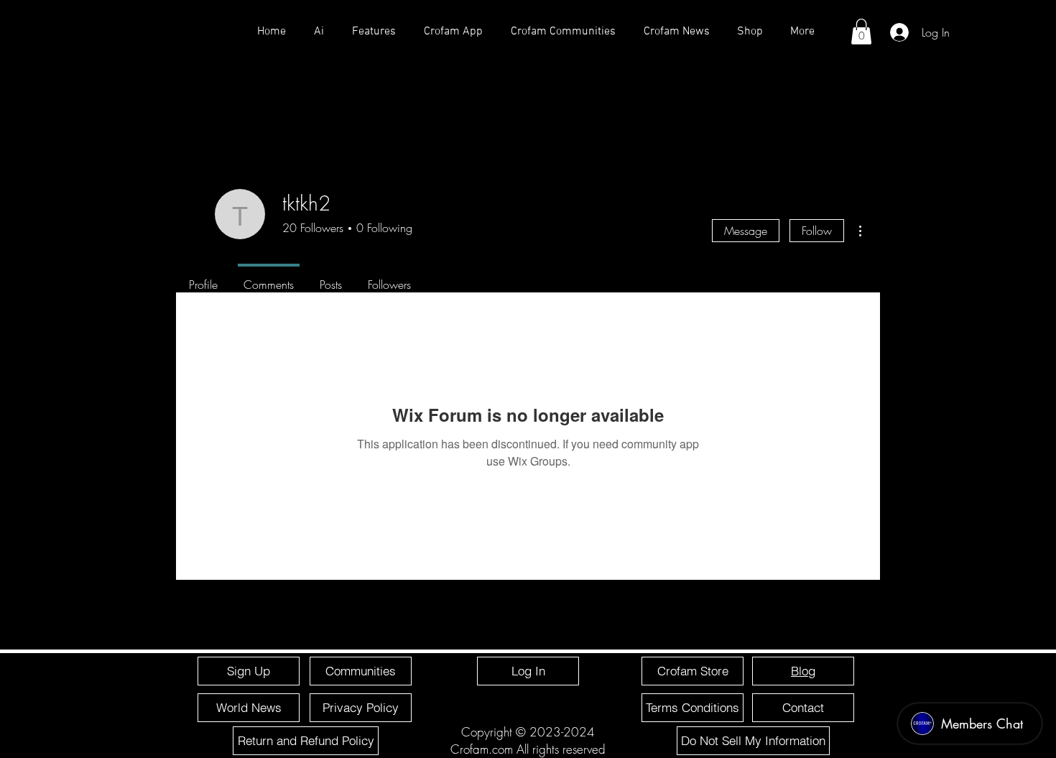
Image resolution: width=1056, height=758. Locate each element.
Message (745, 231)
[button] (861, 32)
